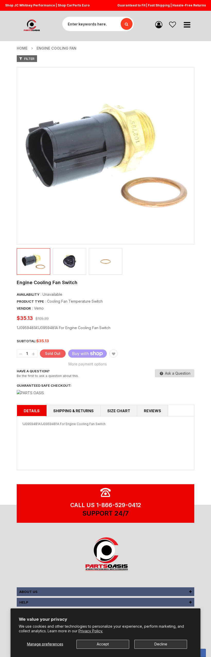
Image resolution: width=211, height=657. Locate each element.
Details (32, 411)
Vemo (39, 308)
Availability (28, 294)
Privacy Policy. (90, 631)
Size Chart (118, 411)
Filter (28, 59)
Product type (30, 301)
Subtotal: (26, 341)
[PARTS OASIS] (105, 555)
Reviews (152, 411)
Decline (160, 644)
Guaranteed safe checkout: (44, 385)
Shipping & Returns (73, 411)
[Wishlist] (172, 24)
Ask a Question (177, 373)
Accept (103, 644)
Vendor (24, 308)
